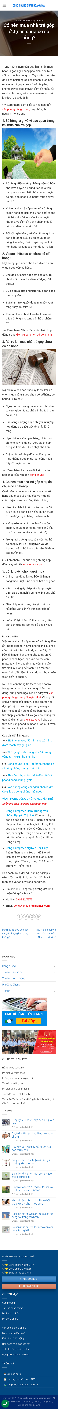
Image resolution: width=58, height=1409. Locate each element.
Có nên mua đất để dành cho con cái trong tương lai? (32, 1229)
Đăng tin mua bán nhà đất (15, 1354)
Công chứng (9, 966)
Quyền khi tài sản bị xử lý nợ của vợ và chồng (33, 1135)
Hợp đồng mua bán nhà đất (16, 1343)
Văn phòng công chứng (14, 1327)
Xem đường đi (29, 1279)
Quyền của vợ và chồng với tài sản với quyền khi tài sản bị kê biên (32, 1189)
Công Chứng (27, 1401)
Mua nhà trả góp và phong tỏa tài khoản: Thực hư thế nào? (45, 933)
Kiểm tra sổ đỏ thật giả (14, 1338)
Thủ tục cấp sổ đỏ (12, 972)
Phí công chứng (30, 1286)
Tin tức (39, 21)
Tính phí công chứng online (16, 1349)
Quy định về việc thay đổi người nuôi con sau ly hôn (31, 1148)
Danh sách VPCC (11, 1313)
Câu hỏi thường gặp (25, 21)
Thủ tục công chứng (13, 978)
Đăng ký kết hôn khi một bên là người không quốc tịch (32, 1175)
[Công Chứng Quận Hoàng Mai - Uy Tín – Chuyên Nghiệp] (29, 5)
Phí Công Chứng (11, 984)
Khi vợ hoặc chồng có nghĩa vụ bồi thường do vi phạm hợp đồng (31, 1202)
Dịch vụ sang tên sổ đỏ (14, 1333)
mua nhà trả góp (33, 564)
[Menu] (4, 5)
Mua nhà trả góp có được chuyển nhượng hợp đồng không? (15, 933)
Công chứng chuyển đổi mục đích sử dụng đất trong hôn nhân (32, 1215)
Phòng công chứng (44, 1401)
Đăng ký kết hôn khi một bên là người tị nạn (33, 1122)
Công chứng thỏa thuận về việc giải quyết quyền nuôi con (31, 1162)
